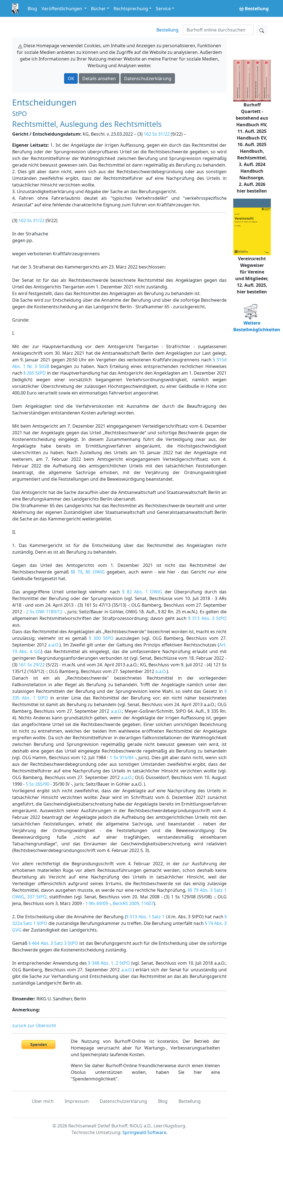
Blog (32, 9)
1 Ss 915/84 (121, 757)
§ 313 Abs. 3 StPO (207, 618)
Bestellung (167, 30)
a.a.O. (53, 645)
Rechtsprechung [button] (131, 9)
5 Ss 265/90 (37, 784)
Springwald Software (144, 1132)
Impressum (77, 1101)
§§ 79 (76, 572)
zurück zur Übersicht (34, 1025)
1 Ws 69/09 (96, 903)
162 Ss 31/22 (157, 134)
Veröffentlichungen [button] (62, 9)
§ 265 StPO (34, 373)
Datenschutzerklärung (147, 78)
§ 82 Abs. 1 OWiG (142, 592)
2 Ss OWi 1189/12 (44, 612)
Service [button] (163, 9)
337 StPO (36, 897)
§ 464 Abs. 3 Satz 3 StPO (53, 943)
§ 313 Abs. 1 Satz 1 (145, 917)
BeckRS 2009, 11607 (133, 903)
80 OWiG (95, 572)
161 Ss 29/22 (32, 665)
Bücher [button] (98, 9)
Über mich (43, 1101)
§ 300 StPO (101, 638)
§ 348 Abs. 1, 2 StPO (109, 963)
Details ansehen (99, 78)
